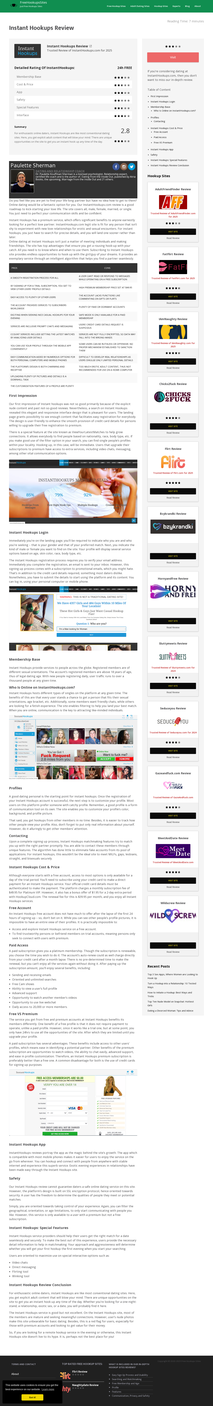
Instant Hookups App (162, 149)
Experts (176, 6)
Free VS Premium (163, 142)
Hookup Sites (161, 6)
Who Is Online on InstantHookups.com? (175, 110)
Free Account (161, 131)
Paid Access (160, 137)
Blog (187, 6)
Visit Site (173, 231)
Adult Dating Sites (140, 6)
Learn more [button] (48, 1389)
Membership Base (160, 106)
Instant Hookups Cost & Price (167, 128)
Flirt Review (79, 1371)
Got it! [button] (32, 1397)
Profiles (155, 117)
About (197, 6)
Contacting (159, 121)
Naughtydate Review (85, 1385)
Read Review (173, 238)
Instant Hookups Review (67, 46)
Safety (154, 154)
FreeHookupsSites (33, 2)
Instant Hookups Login (163, 101)
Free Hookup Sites (116, 6)
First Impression (159, 96)
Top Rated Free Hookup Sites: (82, 1364)
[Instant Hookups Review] (27, 50)
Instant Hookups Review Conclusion (170, 165)
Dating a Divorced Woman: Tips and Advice (170, 1010)
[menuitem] (116, 6)
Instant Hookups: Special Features (169, 160)
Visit (173, 57)
